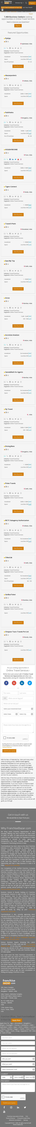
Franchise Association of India (15, 1116)
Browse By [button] (19, 3)
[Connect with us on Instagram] (11, 1107)
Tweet (31, 14)
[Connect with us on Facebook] (4, 1107)
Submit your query (9, 751)
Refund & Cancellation (15, 1120)
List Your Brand (27, 7)
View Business (18, 66)
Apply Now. (16, 1020)
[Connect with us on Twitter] (25, 1107)
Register (32, 3)
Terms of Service (7, 747)
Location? (4, 1074)
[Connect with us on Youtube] (4, 1111)
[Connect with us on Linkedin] (18, 1107)
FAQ (27, 1116)
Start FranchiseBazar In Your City (11, 7)
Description (5, 1081)
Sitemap (25, 1120)
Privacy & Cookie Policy (23, 1118)
